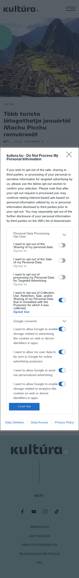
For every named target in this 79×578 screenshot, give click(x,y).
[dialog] (39, 289)
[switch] (62, 245)
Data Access (39, 422)
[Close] (70, 156)
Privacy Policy (64, 422)
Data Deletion (14, 422)
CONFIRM (24, 406)
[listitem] (39, 235)
